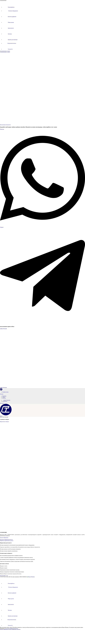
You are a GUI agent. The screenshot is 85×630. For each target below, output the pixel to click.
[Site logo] (1, 390)
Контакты (2, 403)
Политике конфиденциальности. (11, 628)
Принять (18, 629)
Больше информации (4, 537)
